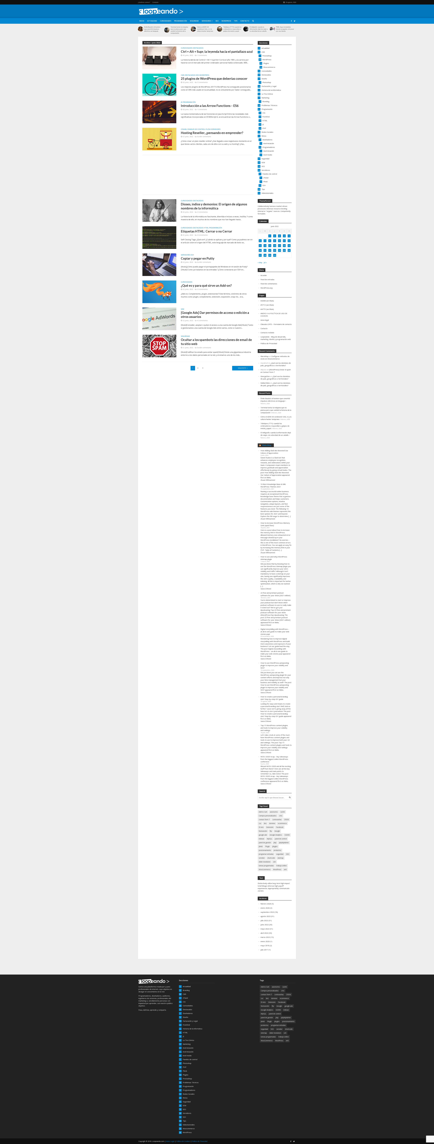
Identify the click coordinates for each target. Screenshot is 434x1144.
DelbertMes (265, 383)
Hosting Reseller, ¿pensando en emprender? (212, 133)
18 (284, 245)
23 (275, 250)
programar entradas (266, 854)
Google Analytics (276, 835)
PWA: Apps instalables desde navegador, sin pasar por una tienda (285, 29)
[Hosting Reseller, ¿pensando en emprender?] (159, 139)
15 (270, 245)
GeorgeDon (265, 376)
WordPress (226, 21)
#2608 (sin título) (267, 301)
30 (275, 255)
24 (279, 250)
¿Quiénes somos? (144, 2)
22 (270, 250)
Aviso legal (265, 320)
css (260, 823)
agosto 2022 (266, 916)
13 (260, 245)
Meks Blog (266, 445)
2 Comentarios (202, 212)
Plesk (208, 129)
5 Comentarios (202, 82)
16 (275, 245)
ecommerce (282, 823)
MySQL (269, 839)
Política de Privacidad (269, 343)
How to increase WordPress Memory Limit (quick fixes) (275, 524)
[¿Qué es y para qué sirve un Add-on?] (159, 291)
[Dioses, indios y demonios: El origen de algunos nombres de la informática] (159, 210)
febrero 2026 (266, 904)
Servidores (206, 21)
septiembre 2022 (267, 912)
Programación (180, 21)
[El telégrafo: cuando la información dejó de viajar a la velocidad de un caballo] (246, 29)
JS (181, 102)
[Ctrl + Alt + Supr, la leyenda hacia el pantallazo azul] (159, 57)
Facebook (279, 827)
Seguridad (194, 21)
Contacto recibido (267, 332)
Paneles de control (196, 129)
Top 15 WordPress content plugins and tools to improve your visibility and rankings (274, 727)
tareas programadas (266, 866)
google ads (263, 835)
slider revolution (264, 862)
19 (289, 245)
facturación (263, 831)
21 (265, 250)
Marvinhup (265, 356)
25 (284, 250)
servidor (262, 858)
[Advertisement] (197, 175)
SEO (217, 21)
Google (277, 831)
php (275, 842)
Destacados (198, 48)
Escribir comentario (204, 136)
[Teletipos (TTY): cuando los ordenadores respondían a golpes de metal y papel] (219, 29)
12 (289, 241)
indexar (261, 839)
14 (265, 245)
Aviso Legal (170, 1141)
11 (284, 241)
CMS (182, 75)
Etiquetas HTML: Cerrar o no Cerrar (206, 231)
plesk (261, 846)
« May (260, 262)
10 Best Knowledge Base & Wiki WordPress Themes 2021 (273, 485)
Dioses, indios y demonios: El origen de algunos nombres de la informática (214, 206)
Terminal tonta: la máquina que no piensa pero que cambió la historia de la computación (179, 30)
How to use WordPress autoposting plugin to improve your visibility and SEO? (275, 665)
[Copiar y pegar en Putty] (159, 264)
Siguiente (242, 368)
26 (289, 250)
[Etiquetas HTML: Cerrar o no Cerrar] (159, 237)
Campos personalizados (267, 816)
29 (270, 255)
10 (279, 241)
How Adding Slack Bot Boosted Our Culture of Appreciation (274, 451)
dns (265, 823)
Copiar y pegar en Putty (197, 258)
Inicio (141, 21)
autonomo (274, 812)
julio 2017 (264, 950)
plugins (274, 846)
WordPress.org (266, 288)
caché (282, 812)
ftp (271, 831)
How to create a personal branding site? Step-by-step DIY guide (274, 698)
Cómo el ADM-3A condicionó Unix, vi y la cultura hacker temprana (205, 29)
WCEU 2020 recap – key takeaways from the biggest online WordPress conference (274, 759)
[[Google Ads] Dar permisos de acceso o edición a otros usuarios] (159, 319)
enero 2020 (265, 941)
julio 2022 (264, 920)
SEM (182, 309)
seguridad (279, 854)
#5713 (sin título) (267, 305)
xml (285, 869)
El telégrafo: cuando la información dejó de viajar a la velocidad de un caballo (259, 29)
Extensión (269, 827)
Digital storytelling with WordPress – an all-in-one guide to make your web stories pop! (275, 631)
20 (260, 250)
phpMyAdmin (284, 842)
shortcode (271, 858)
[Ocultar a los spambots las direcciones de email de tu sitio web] (159, 346)
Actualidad (152, 21)
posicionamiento (265, 850)
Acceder (264, 275)
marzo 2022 (265, 937)
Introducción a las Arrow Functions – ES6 (210, 106)
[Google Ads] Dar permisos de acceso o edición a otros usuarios (215, 315)
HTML (206, 228)
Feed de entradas (267, 279)
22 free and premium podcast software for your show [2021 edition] (275, 594)
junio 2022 (265, 924)
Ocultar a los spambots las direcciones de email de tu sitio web (216, 342)
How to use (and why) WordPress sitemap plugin (274, 558)
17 (279, 245)
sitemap (280, 858)
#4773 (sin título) (267, 309)
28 (265, 255)
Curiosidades (165, 21)
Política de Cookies (183, 1141)
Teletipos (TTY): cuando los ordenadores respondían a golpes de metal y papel (232, 29)
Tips (235, 21)
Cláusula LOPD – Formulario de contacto (276, 324)
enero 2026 (265, 908)
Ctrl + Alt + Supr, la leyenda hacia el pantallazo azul (217, 51)
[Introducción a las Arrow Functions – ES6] (159, 112)
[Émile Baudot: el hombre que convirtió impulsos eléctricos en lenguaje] (140, 29)
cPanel (184, 129)
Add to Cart (263, 812)
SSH (192, 255)
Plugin (267, 846)
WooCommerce (264, 869)
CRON (286, 819)
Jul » (265, 262)
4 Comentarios (202, 235)
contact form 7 (264, 819)
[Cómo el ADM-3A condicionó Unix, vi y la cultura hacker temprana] (193, 29)
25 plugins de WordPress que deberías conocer (214, 78)
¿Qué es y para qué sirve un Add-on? (206, 285)
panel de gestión (265, 842)
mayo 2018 (265, 945)
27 (260, 255)
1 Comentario (202, 55)
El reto (261, 827)
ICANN (287, 835)
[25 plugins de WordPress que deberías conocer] (159, 84)
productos (277, 850)
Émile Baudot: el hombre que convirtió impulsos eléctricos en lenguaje (152, 29)
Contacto (155, 2)
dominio (272, 823)
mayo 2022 (265, 929)
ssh (274, 862)
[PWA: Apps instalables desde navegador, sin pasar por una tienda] (272, 29)
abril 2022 (264, 933)
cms (280, 816)
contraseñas (277, 819)
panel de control (281, 839)
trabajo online (281, 866)
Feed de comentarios (269, 284)
